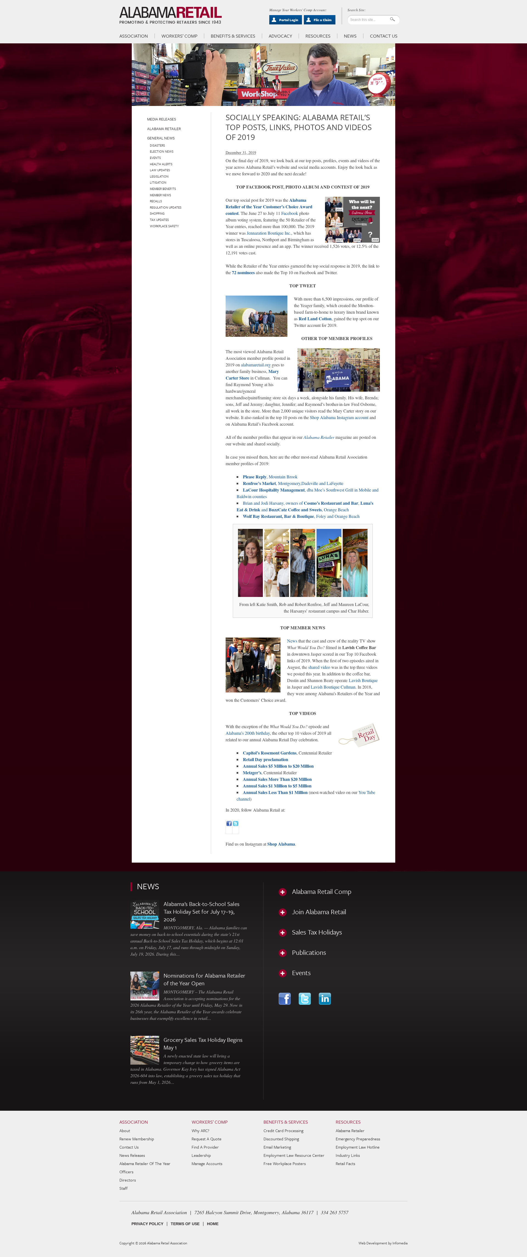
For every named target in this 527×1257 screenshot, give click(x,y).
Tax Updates (159, 219)
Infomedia (400, 1243)
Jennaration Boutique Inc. (269, 233)
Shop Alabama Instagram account (339, 417)
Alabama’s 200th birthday (248, 733)
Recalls (156, 201)
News (350, 35)
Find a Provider (205, 1147)
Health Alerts (161, 164)
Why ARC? (200, 1130)
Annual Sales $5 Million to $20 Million (278, 766)
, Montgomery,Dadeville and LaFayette (293, 483)
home (212, 1224)
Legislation (159, 176)
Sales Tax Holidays (317, 932)
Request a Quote (207, 1139)
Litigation (158, 182)
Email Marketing (277, 1147)
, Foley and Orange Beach (301, 516)
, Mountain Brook (270, 476)
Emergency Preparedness (358, 1139)
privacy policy (147, 1224)
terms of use (185, 1224)
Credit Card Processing (283, 1130)
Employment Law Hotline (358, 1147)
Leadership (201, 1155)
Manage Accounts (207, 1163)
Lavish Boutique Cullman (333, 687)
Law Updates (160, 170)
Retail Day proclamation (265, 759)
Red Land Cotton (315, 318)
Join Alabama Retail (319, 911)
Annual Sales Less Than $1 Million (275, 792)
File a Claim (323, 19)
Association (133, 35)
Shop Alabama (281, 844)
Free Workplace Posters (285, 1163)
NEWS (148, 886)
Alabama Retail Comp (321, 891)
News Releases (132, 1155)
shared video (319, 667)
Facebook (289, 213)
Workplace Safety (164, 226)
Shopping (157, 213)
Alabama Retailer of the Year (144, 1163)
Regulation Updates (165, 207)
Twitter (305, 999)
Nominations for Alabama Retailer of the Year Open (204, 979)
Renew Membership (136, 1139)
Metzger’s (252, 772)
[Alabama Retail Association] (171, 15)
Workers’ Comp (179, 35)
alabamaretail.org (256, 364)
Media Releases (161, 119)
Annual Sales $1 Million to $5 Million (277, 785)
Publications (309, 952)
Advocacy (280, 35)
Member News (160, 195)
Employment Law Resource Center (294, 1155)
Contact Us (383, 35)
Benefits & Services (233, 35)
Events (155, 157)
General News (161, 138)
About (124, 1130)
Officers (126, 1172)
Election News (161, 151)
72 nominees (243, 272)
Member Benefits (163, 188)
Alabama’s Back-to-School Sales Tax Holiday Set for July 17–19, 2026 (202, 911)
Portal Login (288, 19)
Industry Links (348, 1155)
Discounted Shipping (281, 1139)
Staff (123, 1188)
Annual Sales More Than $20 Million (277, 779)
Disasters (157, 145)
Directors (127, 1180)
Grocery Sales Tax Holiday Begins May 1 (203, 1043)
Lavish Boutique (363, 680)
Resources (317, 35)
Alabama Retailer (164, 128)
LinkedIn (325, 999)
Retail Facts (345, 1163)
